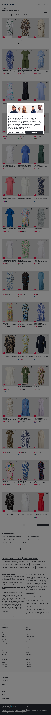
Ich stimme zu (34, 132)
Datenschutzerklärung (17, 128)
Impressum (24, 128)
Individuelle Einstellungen (16, 132)
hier (18, 127)
